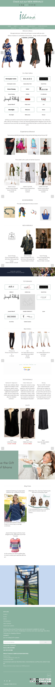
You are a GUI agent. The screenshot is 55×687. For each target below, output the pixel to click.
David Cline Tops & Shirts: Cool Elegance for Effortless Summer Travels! (15, 534)
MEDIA (5, 619)
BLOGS (5, 616)
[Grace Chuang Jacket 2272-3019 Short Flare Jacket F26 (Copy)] (11, 236)
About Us (13, 28)
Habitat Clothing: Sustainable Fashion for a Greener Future (15, 491)
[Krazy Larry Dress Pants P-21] (11, 340)
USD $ (26, 5)
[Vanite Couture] (27, 317)
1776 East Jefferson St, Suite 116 (11, 657)
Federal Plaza (6, 656)
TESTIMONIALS (7, 621)
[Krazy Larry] (27, 99)
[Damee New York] (27, 79)
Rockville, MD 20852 (8, 659)
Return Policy (31, 26)
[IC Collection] (43, 89)
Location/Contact (24, 28)
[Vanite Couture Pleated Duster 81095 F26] (11, 174)
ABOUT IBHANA (7, 623)
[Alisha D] (11, 287)
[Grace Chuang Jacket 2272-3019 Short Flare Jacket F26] (27, 241)
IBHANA (15, 684)
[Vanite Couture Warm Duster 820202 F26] (43, 174)
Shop (15, 26)
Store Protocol (42, 26)
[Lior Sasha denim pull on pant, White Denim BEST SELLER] (27, 340)
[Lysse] (43, 297)
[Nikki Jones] (27, 110)
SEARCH (5, 614)
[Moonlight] (11, 110)
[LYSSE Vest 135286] (11, 422)
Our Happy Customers (38, 28)
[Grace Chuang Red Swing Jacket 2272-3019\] (43, 238)
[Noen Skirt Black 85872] (43, 419)
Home (9, 26)
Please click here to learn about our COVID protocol (16, 666)
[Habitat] (27, 89)
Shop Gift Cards (27, 466)
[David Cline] (43, 79)
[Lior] (43, 99)
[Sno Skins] (11, 317)
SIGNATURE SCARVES (8, 626)
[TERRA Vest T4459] (27, 423)
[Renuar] (43, 110)
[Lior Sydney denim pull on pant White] (43, 339)
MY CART (32, 5)
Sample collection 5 (27, 311)
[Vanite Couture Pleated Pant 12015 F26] (27, 173)
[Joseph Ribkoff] (11, 98)
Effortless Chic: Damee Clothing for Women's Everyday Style (40, 491)
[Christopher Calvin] (11, 79)
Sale (22, 26)
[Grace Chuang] (11, 89)
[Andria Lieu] (27, 287)
